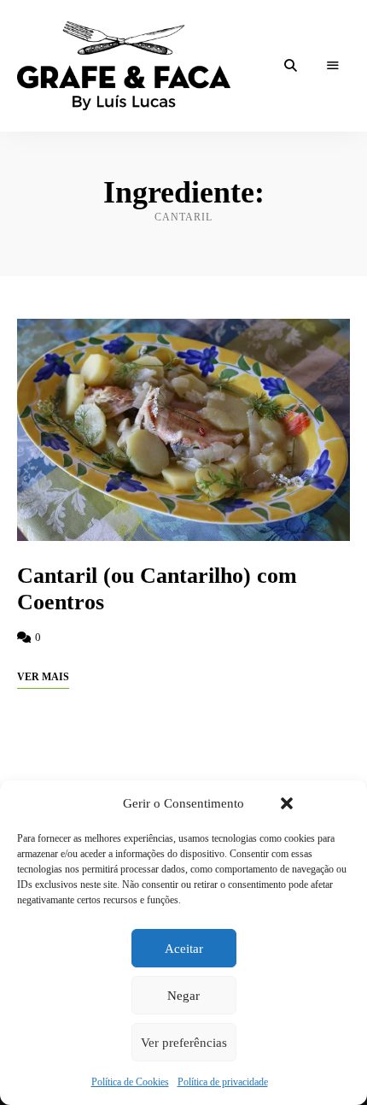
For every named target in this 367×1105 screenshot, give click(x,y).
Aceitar (184, 948)
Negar (183, 995)
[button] (286, 803)
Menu (333, 66)
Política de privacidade (223, 1082)
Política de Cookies (130, 1082)
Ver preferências (184, 1042)
